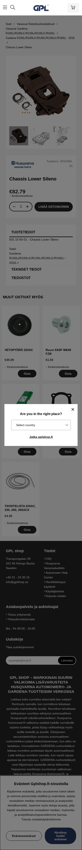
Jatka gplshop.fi (41, 437)
